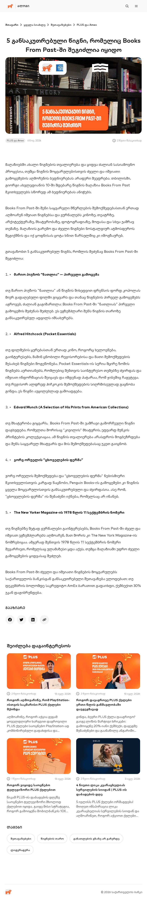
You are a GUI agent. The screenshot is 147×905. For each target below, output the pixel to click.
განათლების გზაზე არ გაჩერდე (96, 838)
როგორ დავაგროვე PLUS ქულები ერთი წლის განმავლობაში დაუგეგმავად (104, 704)
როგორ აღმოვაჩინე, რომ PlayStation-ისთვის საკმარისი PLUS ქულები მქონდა (38, 704)
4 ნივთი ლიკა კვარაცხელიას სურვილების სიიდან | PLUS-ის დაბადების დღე (101, 789)
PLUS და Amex (87, 25)
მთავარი (11, 25)
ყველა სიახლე (34, 25)
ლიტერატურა (20, 850)
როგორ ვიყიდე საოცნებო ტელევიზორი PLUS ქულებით (31, 787)
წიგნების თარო (52, 838)
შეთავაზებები (61, 25)
